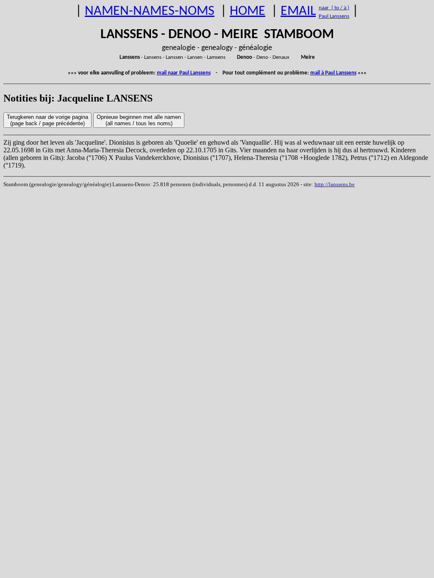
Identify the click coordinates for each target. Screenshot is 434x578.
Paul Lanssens (334, 16)
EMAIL (298, 11)
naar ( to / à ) (334, 8)
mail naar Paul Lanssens (184, 73)
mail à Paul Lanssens (333, 73)
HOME (247, 11)
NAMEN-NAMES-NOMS (149, 11)
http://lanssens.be (334, 184)
